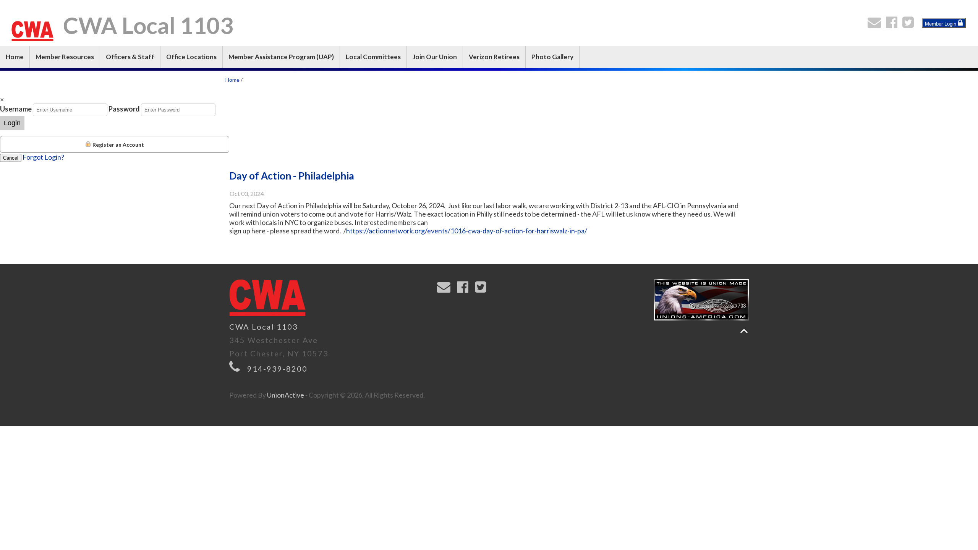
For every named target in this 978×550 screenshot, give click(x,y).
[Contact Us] (876, 24)
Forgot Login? (43, 157)
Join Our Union (435, 57)
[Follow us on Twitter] (909, 24)
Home (15, 57)
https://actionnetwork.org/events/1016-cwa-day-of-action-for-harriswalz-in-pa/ (466, 230)
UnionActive (285, 395)
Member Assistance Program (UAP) (281, 57)
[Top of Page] (744, 331)
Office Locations (191, 57)
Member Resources (65, 57)
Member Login (941, 24)
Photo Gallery (552, 57)
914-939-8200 (277, 368)
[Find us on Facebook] (893, 24)
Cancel (10, 158)
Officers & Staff (130, 57)
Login (12, 123)
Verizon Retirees (494, 57)
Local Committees (373, 57)
